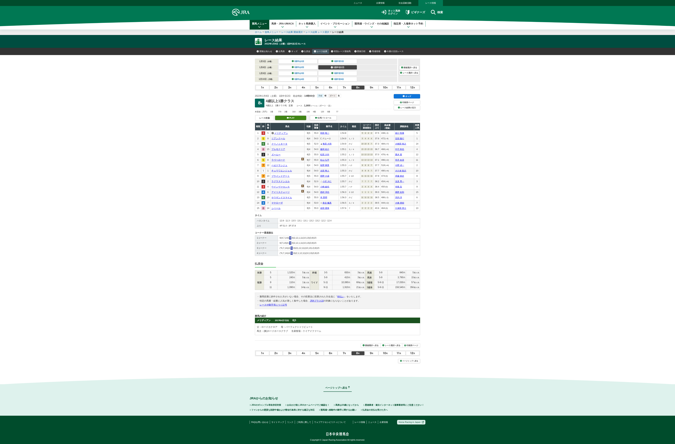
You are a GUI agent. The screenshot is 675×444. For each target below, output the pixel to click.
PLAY (292, 118)
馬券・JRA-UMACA (282, 23)
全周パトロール (324, 118)
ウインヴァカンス (280, 187)
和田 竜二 (324, 133)
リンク (290, 422)
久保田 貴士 (400, 208)
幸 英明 (323, 197)
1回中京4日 (339, 79)
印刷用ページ (408, 102)
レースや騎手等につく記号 (273, 305)
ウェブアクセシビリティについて (330, 422)
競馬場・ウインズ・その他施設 (372, 23)
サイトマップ (277, 422)
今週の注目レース (395, 51)
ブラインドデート (280, 176)
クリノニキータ (279, 144)
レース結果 (322, 51)
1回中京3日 (339, 73)
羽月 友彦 (399, 160)
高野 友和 (399, 192)
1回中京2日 (338, 67)
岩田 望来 (324, 208)
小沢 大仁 (327, 181)
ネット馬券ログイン (394, 12)
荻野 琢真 (324, 165)
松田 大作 (324, 154)
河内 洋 (398, 197)
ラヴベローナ (278, 160)
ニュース (358, 3)
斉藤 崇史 (399, 176)
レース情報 (430, 3)
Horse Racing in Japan (410, 422)
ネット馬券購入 (307, 23)
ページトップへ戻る (410, 361)
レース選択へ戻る (410, 73)
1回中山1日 (299, 61)
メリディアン (281, 133)
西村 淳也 (324, 192)
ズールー (276, 154)
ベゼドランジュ (279, 165)
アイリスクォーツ (280, 192)
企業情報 (380, 3)
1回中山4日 (299, 79)
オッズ (294, 51)
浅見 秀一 (399, 181)
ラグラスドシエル (280, 181)
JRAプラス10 (317, 300)
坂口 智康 (399, 133)
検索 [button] (440, 12)
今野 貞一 (399, 165)
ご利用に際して (303, 422)
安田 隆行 (399, 138)
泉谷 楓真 (327, 203)
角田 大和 (327, 144)
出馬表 (281, 51)
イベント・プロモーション (335, 23)
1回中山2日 (299, 67)
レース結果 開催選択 (292, 32)
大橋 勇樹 (399, 203)
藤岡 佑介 (324, 149)
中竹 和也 (399, 149)
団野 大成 (324, 176)
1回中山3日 (299, 73)
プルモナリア (278, 149)
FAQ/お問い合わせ (259, 422)
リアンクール (278, 138)
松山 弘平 (324, 160)
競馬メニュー (259, 23)
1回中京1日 (339, 61)
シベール (276, 208)
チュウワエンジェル (281, 170)
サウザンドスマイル (281, 197)
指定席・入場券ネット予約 (408, 23)
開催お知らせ (265, 51)
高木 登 (398, 154)
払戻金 (307, 51)
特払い (340, 296)
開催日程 (361, 51)
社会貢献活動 (405, 3)
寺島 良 (398, 187)
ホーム (258, 32)
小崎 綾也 (324, 187)
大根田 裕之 (400, 144)
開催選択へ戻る (410, 67)
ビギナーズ (418, 12)
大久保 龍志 (400, 171)
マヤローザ (277, 203)
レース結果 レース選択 (317, 32)
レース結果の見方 (408, 108)
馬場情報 (376, 51)
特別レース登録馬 (342, 51)
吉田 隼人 (324, 171)
